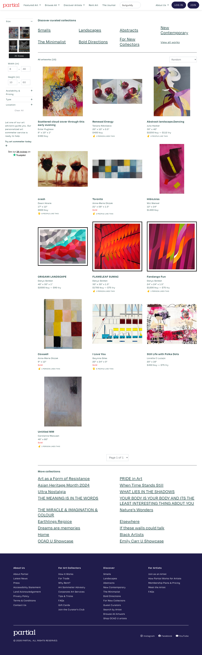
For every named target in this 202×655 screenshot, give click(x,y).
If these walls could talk (142, 527)
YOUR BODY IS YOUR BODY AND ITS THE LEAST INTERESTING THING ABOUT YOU (157, 500)
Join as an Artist (157, 574)
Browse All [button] (51, 5)
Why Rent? (64, 582)
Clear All (19, 110)
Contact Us (19, 605)
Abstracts (129, 30)
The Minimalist (52, 41)
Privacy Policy (21, 596)
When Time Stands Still (141, 485)
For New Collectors (130, 41)
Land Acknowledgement (27, 591)
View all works (170, 42)
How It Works (65, 574)
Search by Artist (112, 609)
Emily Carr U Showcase (142, 540)
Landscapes (90, 30)
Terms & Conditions (24, 600)
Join (193, 4)
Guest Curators (112, 605)
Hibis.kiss (153, 199)
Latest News (20, 578)
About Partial (20, 574)
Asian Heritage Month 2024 (64, 485)
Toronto (97, 199)
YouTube (183, 635)
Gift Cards (64, 605)
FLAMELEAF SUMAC (105, 276)
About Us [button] (161, 5)
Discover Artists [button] (73, 5)
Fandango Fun (156, 276)
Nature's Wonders (136, 509)
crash (41, 199)
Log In (179, 4)
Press (16, 582)
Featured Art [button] (31, 5)
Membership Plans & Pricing (164, 582)
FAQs (61, 600)
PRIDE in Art (131, 478)
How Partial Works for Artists (164, 578)
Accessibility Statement (27, 587)
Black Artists (132, 534)
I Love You (99, 354)
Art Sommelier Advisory (71, 587)
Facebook (166, 635)
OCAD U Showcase (55, 540)
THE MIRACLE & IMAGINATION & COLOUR (68, 512)
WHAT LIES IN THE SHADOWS (147, 491)
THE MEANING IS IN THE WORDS (68, 498)
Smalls (44, 30)
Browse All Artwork (114, 613)
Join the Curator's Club (71, 609)
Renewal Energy (103, 121)
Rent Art (93, 5)
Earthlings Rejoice (55, 521)
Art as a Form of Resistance (64, 478)
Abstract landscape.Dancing (165, 121)
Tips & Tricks (65, 596)
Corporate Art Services (71, 591)
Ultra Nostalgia (52, 491)
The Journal (109, 5)
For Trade (63, 578)
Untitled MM (46, 431)
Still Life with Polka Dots (163, 354)
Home (43, 534)
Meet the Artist (157, 587)
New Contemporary (174, 30)
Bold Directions (93, 41)
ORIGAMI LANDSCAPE (52, 276)
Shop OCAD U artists (115, 618)
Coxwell (43, 354)
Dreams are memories (59, 527)
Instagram (149, 635)
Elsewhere (130, 521)
